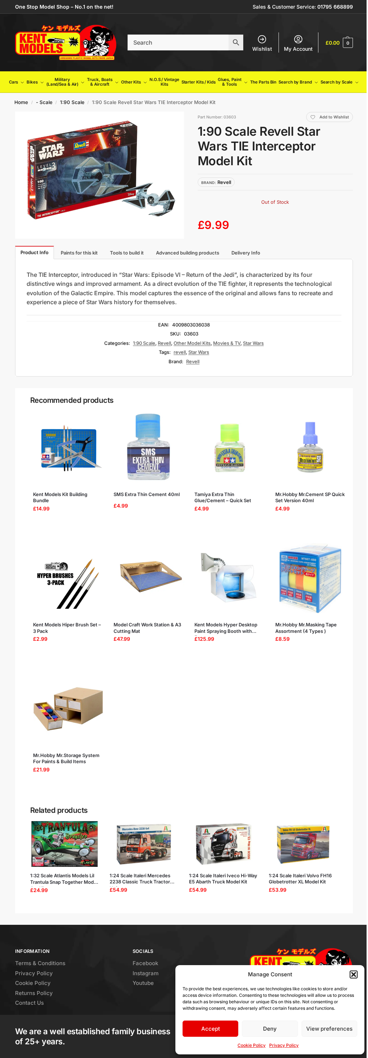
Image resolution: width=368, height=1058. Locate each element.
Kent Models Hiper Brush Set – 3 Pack (67, 628)
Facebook (145, 963)
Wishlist (262, 49)
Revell (164, 343)
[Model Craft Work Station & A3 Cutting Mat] (149, 578)
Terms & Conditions (40, 963)
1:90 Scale (72, 102)
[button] (353, 974)
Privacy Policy (284, 1045)
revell (180, 352)
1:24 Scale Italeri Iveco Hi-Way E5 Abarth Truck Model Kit (223, 879)
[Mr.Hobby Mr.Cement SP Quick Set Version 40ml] (310, 448)
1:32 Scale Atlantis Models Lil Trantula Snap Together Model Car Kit (64, 879)
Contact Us (29, 1002)
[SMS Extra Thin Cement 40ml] (149, 448)
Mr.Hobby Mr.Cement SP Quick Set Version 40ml (310, 497)
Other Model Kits (192, 343)
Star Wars (253, 343)
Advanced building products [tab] (187, 253)
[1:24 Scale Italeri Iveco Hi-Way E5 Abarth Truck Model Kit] (223, 844)
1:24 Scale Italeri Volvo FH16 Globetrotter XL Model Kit (300, 879)
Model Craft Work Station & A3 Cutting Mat (147, 628)
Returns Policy (34, 993)
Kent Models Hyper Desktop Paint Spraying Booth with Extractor (225, 628)
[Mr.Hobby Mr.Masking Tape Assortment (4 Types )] (310, 578)
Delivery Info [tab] (245, 253)
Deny (270, 1028)
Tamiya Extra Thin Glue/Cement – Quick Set (222, 497)
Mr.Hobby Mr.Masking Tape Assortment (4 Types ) (306, 628)
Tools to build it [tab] (127, 253)
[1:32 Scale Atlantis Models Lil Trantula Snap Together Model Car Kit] (64, 844)
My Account (298, 49)
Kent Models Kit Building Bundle (60, 497)
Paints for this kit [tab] (79, 253)
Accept (210, 1028)
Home (21, 102)
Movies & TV (226, 343)
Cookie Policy (252, 1045)
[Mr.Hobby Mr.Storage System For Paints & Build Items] (68, 709)
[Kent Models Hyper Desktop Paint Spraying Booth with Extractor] (229, 578)
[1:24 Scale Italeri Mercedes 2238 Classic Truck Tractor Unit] (144, 844)
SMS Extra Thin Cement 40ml (147, 494)
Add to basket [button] (66, 526)
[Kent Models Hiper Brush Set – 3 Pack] (68, 578)
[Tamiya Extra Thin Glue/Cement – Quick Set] (229, 448)
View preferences (329, 1028)
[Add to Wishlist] (92, 419)
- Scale (44, 102)
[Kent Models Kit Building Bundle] (68, 448)
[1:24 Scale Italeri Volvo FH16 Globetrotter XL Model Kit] (303, 844)
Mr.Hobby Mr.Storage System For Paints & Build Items (66, 758)
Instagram (145, 973)
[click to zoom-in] (99, 175)
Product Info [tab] (34, 252)
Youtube (143, 983)
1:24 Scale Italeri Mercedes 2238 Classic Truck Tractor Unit (140, 879)
